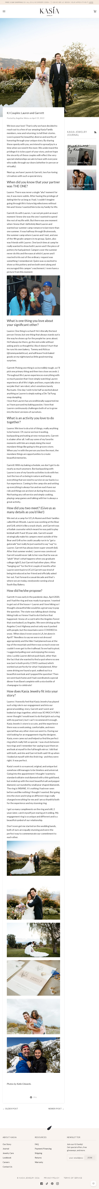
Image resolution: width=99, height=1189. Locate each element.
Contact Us (7, 1167)
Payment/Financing (43, 1148)
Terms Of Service (73, 1178)
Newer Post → (56, 1109)
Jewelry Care (8, 1153)
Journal (6, 1148)
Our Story (7, 1144)
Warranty (39, 1162)
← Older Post (10, 1109)
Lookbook (7, 1157)
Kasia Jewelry (26, 1178)
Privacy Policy (51, 1178)
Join (89, 1158)
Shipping (38, 1153)
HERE (91, 2)
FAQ (37, 1144)
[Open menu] (6, 11)
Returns (38, 1157)
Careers (6, 1162)
